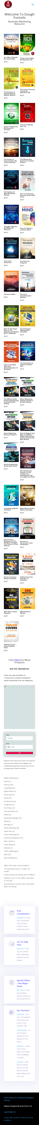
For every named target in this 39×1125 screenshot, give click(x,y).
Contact (7, 1100)
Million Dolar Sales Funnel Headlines (16, 865)
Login (6, 1112)
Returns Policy (20, 1118)
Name (7, 735)
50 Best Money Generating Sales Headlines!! (19, 875)
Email (7, 743)
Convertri (20, 1062)
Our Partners (23, 1010)
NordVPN (20, 1046)
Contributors (21, 1098)
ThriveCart (20, 1014)
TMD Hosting (21, 1030)
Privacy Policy (8, 1118)
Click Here (20, 918)
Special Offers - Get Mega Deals (23, 983)
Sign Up (12, 1112)
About (12, 1098)
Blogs (30, 1098)
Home (6, 1098)
